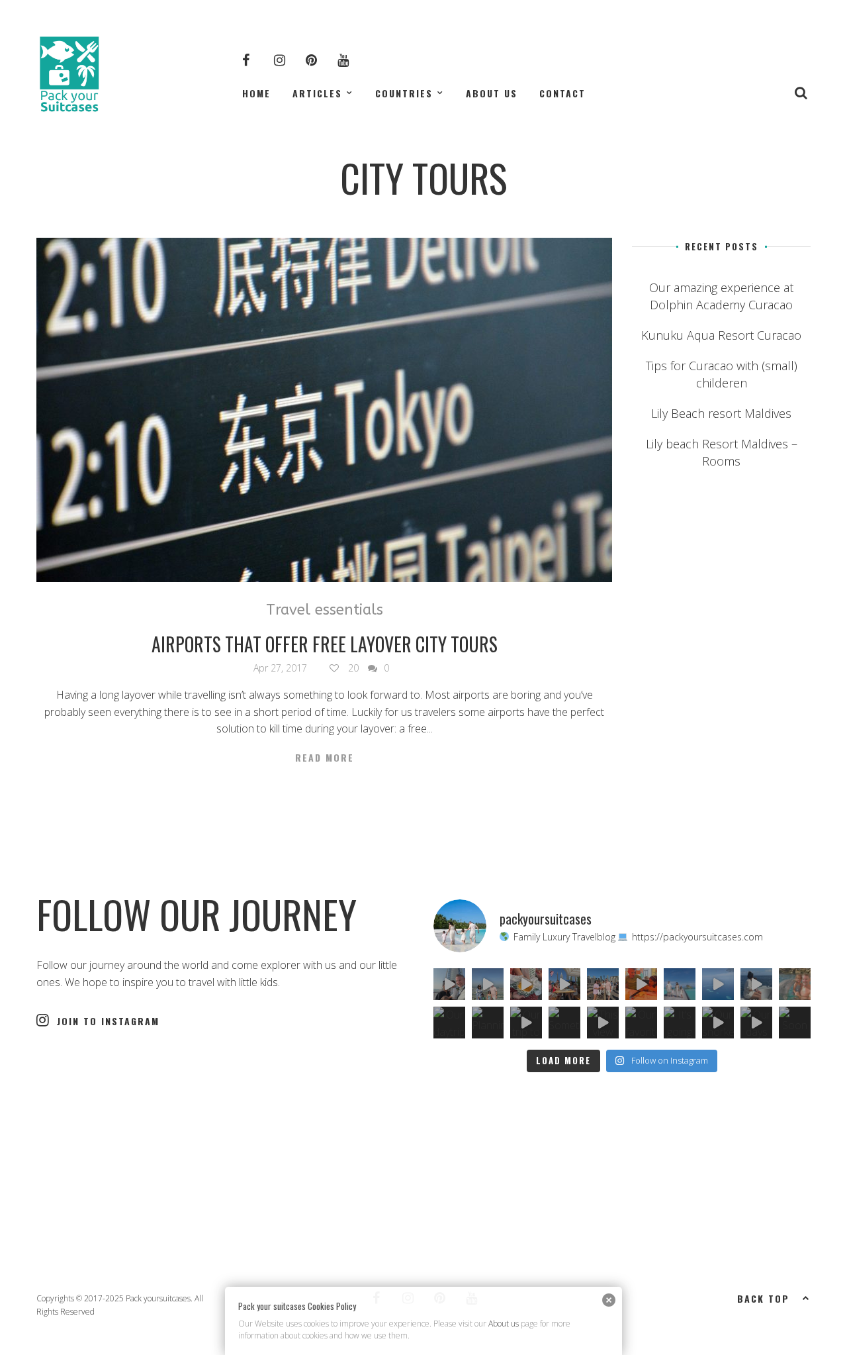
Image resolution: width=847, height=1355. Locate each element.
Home (256, 93)
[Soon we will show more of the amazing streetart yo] (795, 1022)
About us (491, 93)
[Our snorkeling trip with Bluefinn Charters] (718, 1022)
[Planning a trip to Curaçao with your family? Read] (488, 1022)
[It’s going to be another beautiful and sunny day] (679, 1022)
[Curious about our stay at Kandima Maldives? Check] (679, 984)
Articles (317, 93)
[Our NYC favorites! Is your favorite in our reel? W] (526, 984)
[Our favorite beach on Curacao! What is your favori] (641, 1022)
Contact (562, 93)
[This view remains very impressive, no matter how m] (603, 1022)
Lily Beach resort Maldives (721, 413)
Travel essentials (324, 610)
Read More (324, 757)
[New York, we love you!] (603, 984)
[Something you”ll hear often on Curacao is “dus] (564, 1022)
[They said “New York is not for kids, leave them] (564, 984)
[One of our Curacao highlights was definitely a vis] (795, 984)
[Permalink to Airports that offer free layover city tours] (324, 410)
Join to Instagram (108, 1021)
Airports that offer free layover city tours (325, 644)
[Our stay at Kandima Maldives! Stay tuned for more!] (718, 984)
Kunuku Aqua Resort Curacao (721, 335)
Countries (404, 93)
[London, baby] (641, 984)
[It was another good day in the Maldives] (756, 984)
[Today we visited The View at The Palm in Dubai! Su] (488, 984)
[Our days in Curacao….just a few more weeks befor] (756, 1022)
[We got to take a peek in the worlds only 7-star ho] (449, 984)
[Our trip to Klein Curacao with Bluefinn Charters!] (526, 1022)
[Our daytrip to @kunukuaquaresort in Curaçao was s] (449, 1022)
